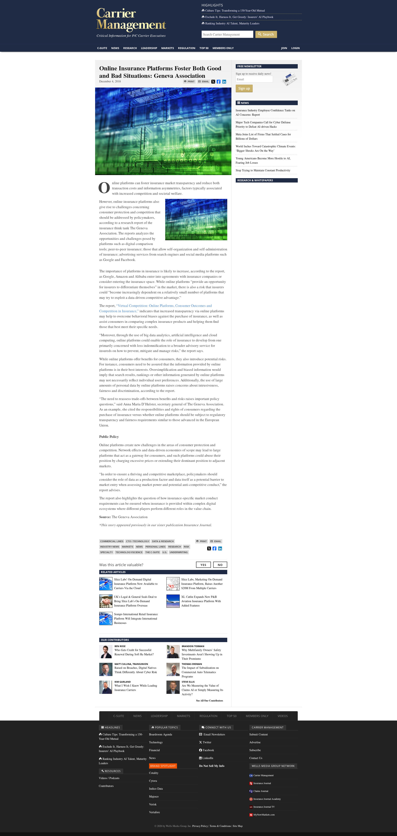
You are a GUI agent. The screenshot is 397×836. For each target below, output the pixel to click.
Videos (283, 716)
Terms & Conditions (220, 826)
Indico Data (156, 788)
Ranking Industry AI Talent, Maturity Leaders (232, 23)
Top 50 (204, 48)
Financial (154, 750)
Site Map (238, 826)
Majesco (154, 796)
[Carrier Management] (145, 20)
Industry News (109, 546)
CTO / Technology (137, 541)
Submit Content (258, 734)
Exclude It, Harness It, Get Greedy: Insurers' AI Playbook (239, 17)
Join (284, 48)
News (115, 48)
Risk (186, 546)
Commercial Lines (111, 541)
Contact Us (255, 758)
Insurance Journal (262, 783)
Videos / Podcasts (109, 778)
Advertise (255, 742)
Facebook (208, 750)
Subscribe (255, 750)
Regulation (186, 48)
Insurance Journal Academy (267, 798)
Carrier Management (264, 775)
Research (130, 48)
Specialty (106, 552)
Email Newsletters (214, 734)
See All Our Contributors (209, 700)
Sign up (244, 88)
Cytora (153, 781)
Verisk (153, 804)
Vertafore (154, 812)
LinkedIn (207, 758)
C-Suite (102, 48)
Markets (167, 48)
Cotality (153, 773)
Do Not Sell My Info (211, 766)
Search (268, 34)
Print (191, 81)
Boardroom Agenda (160, 734)
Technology (156, 742)
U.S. (165, 552)
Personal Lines (155, 546)
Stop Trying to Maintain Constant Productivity (263, 170)
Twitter (206, 742)
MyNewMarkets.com (264, 814)
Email (205, 81)
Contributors (106, 786)
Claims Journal (261, 791)
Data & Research (163, 541)
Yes (203, 565)
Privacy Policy (200, 826)
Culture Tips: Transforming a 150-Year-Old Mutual (235, 10)
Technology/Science (129, 552)
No (220, 565)
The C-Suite (152, 552)
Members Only (223, 48)
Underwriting (179, 552)
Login (295, 48)
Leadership (149, 48)
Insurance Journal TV (264, 806)
